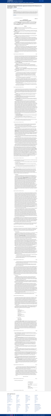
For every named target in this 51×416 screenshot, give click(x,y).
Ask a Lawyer (12, 2)
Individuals (17, 395)
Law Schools (20, 2)
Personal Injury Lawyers (10, 401)
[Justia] (10, 0)
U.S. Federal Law (9, 404)
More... (8, 402)
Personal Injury (18, 401)
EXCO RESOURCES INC (17, 3)
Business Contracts (12, 3)
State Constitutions (18, 405)
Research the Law (16, 2)
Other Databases (28, 404)
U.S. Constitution (9, 405)
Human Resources (15, 8)
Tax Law (26, 401)
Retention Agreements (19, 8)
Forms (9, 3)
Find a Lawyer (8, 2)
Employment (36, 401)
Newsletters (27, 2)
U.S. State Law (18, 404)
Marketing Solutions (31, 2)
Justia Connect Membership (38, 405)
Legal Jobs (27, 405)
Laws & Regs (23, 2)
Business (27, 395)
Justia (7, 3)
